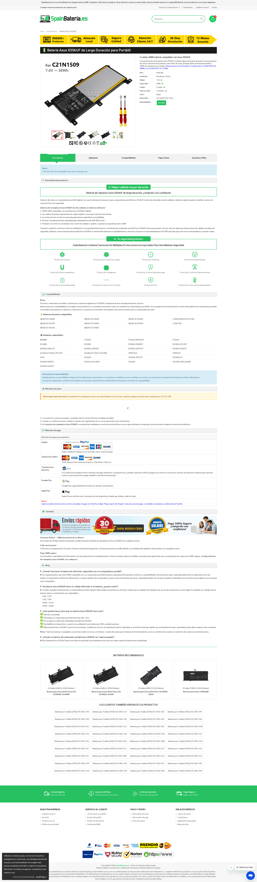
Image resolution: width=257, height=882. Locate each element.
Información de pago (140, 817)
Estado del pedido (94, 817)
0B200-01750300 (91, 323)
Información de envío (140, 814)
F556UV (176, 340)
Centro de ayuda (184, 814)
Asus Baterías (52, 31)
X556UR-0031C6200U (182, 362)
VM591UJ (177, 353)
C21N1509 (177, 323)
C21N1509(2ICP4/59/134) (183, 319)
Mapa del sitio (183, 824)
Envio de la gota (138, 821)
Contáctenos (188, 7)
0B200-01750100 (47, 328)
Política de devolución (95, 821)
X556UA (87, 357)
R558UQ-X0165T (180, 348)
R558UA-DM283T (135, 344)
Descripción (57, 158)
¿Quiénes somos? (202, 7)
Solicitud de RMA (94, 824)
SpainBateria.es (122, 865)
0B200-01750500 (135, 323)
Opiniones (93, 158)
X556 (42, 357)
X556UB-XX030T (47, 362)
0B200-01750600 (91, 319)
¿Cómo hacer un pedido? (97, 814)
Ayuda (214, 7)
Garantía (45, 817)
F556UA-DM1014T (136, 340)
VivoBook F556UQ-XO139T (51, 353)
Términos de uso (48, 821)
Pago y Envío (163, 158)
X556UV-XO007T (47, 366)
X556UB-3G (177, 357)
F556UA (87, 340)
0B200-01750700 (47, 323)
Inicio (42, 31)
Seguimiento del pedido (186, 821)
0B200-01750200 (135, 319)
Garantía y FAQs (199, 158)
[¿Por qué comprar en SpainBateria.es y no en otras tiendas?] (128, 40)
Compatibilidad (128, 158)
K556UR (87, 344)
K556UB (43, 344)
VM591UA (132, 353)
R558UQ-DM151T (47, 348)
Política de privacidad (50, 824)
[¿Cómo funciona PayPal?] (93, 854)
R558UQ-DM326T (91, 348)
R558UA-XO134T (180, 344)
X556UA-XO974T (135, 357)
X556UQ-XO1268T (92, 362)
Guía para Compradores (168, 7)
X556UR (131, 362)
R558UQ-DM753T (135, 348)
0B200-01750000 (91, 328)
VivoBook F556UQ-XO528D (95, 353)
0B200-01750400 (47, 319)
